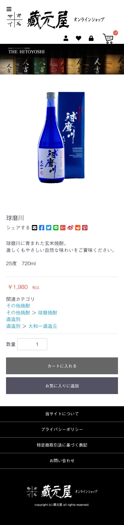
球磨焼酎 (47, 312)
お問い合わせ (62, 461)
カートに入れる (62, 366)
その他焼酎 (18, 305)
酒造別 (13, 319)
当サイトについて (62, 414)
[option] (62, 135)
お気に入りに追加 (62, 386)
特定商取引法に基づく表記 (62, 445)
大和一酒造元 (42, 326)
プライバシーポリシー (62, 429)
